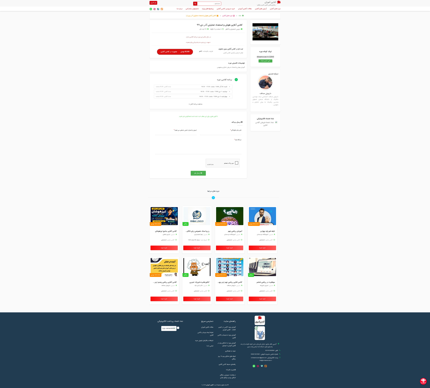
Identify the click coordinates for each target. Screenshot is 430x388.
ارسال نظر (198, 173)
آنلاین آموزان (210, 385)
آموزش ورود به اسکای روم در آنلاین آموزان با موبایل (227, 344)
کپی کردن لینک (264, 61)
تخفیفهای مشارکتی (192, 8)
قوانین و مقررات (231, 370)
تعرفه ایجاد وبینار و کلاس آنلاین (205, 333)
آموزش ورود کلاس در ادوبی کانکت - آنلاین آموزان (227, 328)
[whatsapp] (150, 9)
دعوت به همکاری (230, 351)
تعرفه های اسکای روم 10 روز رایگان (227, 357)
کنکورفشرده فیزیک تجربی (199, 282)
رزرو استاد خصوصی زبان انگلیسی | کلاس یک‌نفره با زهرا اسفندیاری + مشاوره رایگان (196, 231)
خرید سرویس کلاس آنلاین (226, 8)
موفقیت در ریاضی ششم (266, 282)
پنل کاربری (153, 3)
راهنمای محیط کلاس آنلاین (227, 364)
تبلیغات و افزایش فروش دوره (204, 340)
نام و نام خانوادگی (236, 130)
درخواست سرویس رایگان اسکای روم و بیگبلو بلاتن (228, 376)
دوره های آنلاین (275, 8)
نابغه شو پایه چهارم (267, 231)
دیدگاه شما (238, 140)
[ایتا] (162, 9)
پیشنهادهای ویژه (207, 8)
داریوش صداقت (265, 93)
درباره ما (179, 8)
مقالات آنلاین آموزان (245, 8)
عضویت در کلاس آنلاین (175, 51)
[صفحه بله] (158, 9)
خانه (241, 15)
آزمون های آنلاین (261, 8)
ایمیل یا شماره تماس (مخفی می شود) (185, 130)
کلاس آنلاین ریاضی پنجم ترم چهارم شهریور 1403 (164, 282)
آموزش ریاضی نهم (235, 231)
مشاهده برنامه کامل (196, 104)
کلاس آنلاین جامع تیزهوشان (166, 231)
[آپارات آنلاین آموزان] (154, 9)
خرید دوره (262, 248)
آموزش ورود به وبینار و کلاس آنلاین (226, 336)
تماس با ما (210, 346)
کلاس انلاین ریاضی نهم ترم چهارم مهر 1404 (229, 282)
